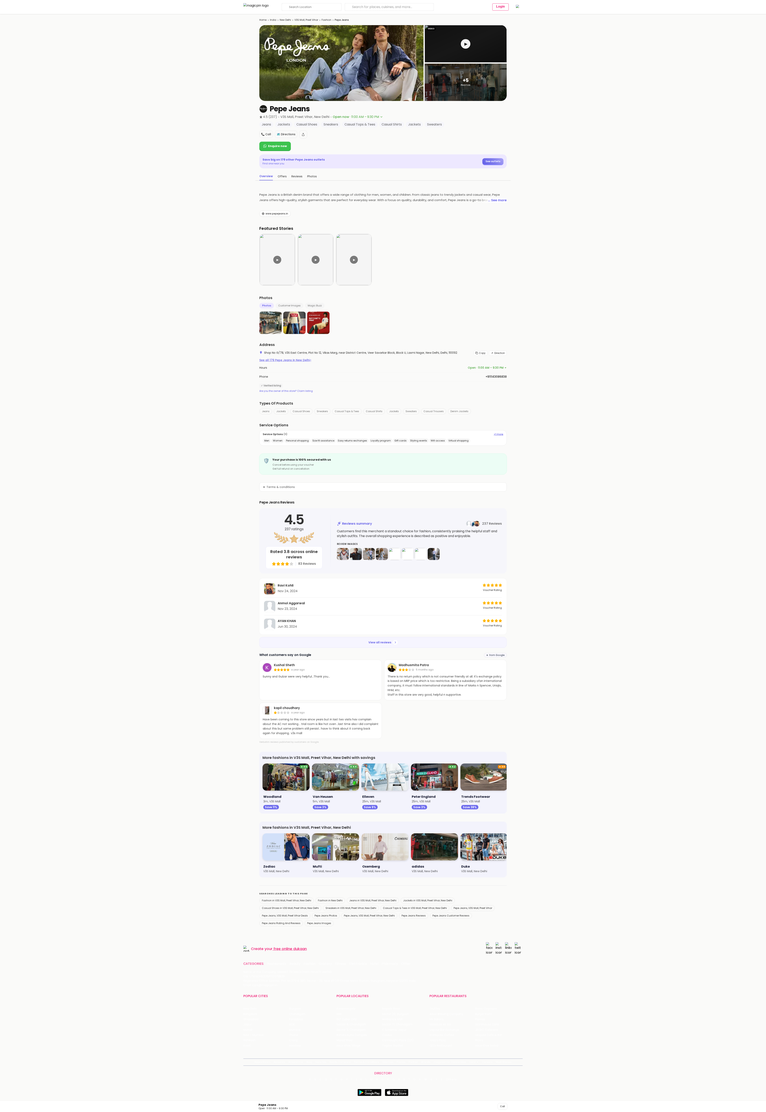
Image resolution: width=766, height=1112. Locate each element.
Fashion (326, 20)
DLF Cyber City (347, 1019)
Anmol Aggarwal (291, 603)
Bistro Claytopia (486, 1009)
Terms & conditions (281, 487)
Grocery (325, 964)
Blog (309, 1062)
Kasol (247, 1046)
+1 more (498, 434)
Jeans (265, 411)
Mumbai (294, 1030)
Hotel (374, 964)
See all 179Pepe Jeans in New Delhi (285, 360)
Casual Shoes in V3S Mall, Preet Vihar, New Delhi (290, 908)
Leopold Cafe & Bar (488, 1035)
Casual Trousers (433, 411)
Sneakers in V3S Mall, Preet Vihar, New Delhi (351, 908)
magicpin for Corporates (450, 1062)
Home (263, 20)
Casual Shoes (301, 411)
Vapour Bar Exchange (444, 1030)
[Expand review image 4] (382, 554)
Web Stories (503, 1062)
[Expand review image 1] (343, 554)
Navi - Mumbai (253, 1035)
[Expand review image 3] (369, 554)
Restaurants (276, 964)
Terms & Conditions (366, 1062)
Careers (487, 1062)
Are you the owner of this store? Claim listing (286, 391)
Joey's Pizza (437, 1040)
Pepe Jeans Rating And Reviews (281, 923)
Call (502, 1106)
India (273, 20)
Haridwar (295, 1046)
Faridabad (296, 1019)
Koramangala (346, 1009)
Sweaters (411, 411)
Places (401, 1062)
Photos (266, 305)
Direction (499, 353)
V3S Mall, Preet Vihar (306, 20)
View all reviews (379, 642)
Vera (472, 1062)
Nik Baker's (436, 1019)
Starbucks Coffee (441, 1035)
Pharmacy (390, 964)
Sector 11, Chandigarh (351, 1030)
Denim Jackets (459, 411)
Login (500, 6)
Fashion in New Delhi (330, 900)
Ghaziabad (250, 1019)
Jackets (281, 411)
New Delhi (285, 20)
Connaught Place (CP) (398, 1040)
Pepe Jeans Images (319, 923)
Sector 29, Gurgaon (395, 1014)
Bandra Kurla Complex (352, 1035)
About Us (279, 1062)
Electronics (358, 964)
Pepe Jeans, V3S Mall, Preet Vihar (473, 908)
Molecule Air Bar (440, 1024)
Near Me (320, 1062)
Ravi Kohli (285, 585)
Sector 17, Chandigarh (397, 1024)
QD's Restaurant (440, 1046)
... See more (497, 200)
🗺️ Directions (286, 134)
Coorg (293, 1040)
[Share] (303, 134)
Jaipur (247, 1024)
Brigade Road (391, 1009)
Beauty (294, 964)
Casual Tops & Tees (347, 411)
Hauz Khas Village (348, 1046)
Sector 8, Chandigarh (351, 1024)
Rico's (479, 1040)
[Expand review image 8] (434, 554)
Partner (413, 1062)
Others (451, 1079)
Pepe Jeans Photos (326, 915)
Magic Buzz (315, 305)
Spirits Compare (340, 1062)
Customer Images (289, 305)
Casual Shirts (374, 411)
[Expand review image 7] (421, 554)
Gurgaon (295, 1009)
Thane (293, 1035)
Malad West (345, 1040)
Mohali (247, 1030)
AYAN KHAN (287, 621)
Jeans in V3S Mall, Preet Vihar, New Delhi (372, 900)
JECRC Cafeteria (486, 1030)
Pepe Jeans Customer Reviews (450, 915)
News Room (262, 1062)
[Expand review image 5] (395, 554)
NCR (292, 1024)
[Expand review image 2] (356, 554)
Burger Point (483, 1014)
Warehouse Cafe (487, 1024)
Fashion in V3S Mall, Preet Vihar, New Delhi (286, 900)
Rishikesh (249, 1040)
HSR (339, 1014)
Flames (480, 1019)
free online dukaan (290, 948)
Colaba (387, 1035)
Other (406, 964)
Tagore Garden (392, 1046)
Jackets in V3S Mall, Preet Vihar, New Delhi (427, 900)
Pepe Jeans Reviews (414, 915)
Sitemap (387, 1062)
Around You (295, 1062)
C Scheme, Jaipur (394, 1030)
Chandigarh (297, 1014)
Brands (425, 1062)
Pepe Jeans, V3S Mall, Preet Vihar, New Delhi (369, 915)
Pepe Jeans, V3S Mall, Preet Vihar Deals (285, 915)
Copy (482, 353)
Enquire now (277, 146)
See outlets (493, 161)
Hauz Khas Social (486, 1046)
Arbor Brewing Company (446, 1014)
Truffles (434, 1009)
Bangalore (250, 1014)
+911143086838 (496, 377)
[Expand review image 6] (408, 554)
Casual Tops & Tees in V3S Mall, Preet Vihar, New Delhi (415, 908)
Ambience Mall (392, 1019)
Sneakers (322, 411)
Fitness (340, 964)
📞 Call (266, 134)
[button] (466, 43)
